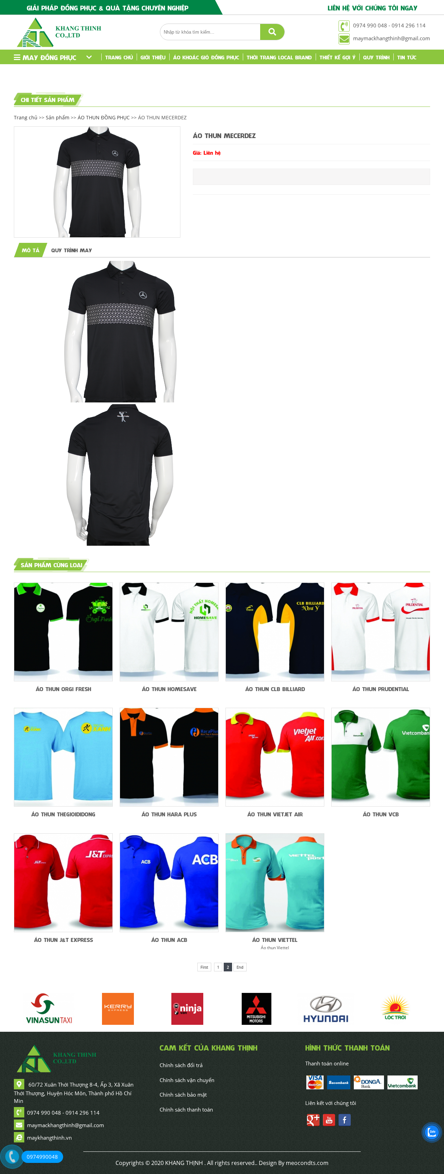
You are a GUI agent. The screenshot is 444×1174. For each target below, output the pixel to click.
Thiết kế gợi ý (337, 56)
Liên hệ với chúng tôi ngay (372, 7)
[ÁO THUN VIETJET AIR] (275, 757)
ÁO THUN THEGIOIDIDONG (63, 814)
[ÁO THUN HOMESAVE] (169, 632)
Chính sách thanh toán (186, 1109)
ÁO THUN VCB (381, 814)
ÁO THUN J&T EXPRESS (63, 939)
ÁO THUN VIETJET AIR (275, 814)
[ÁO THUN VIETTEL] (275, 883)
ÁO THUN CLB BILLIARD (275, 688)
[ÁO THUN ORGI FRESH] (63, 632)
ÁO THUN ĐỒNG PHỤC (104, 117)
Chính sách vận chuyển (187, 1080)
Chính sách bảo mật (183, 1094)
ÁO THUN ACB (169, 939)
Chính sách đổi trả (181, 1065)
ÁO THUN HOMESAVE (169, 688)
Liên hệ (113, 71)
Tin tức (406, 56)
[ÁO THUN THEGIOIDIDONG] (63, 757)
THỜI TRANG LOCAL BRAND (279, 56)
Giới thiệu (152, 56)
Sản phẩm (57, 117)
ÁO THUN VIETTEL (275, 939)
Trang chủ (119, 56)
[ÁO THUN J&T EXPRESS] (63, 883)
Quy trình (376, 56)
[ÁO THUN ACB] (169, 883)
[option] (97, 182)
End (240, 967)
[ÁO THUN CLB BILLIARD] (275, 632)
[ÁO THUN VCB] (381, 757)
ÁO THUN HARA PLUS (169, 814)
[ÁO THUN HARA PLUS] (169, 757)
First (204, 967)
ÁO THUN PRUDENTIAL (380, 688)
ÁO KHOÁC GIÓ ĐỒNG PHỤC (206, 56)
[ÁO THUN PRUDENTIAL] (381, 632)
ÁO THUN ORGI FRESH (63, 688)
